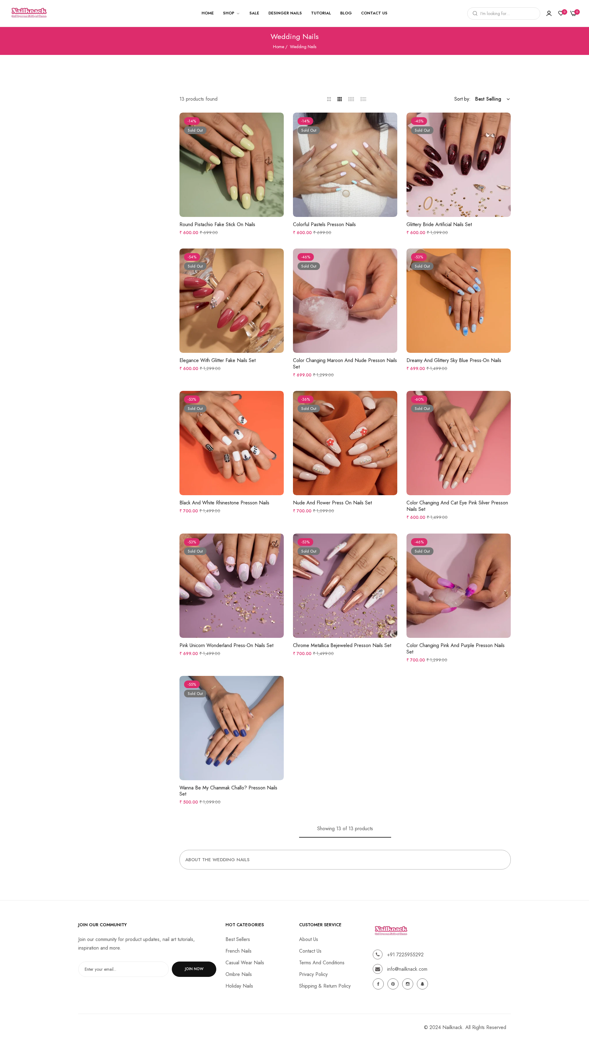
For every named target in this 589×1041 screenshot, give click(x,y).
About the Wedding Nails (217, 859)
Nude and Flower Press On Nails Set (332, 503)
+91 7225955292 (405, 954)
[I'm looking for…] (473, 13)
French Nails (238, 950)
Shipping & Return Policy (325, 985)
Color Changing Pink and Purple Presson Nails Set (455, 648)
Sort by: (462, 98)
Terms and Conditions (322, 962)
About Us (308, 939)
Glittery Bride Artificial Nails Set (439, 225)
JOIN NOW (194, 969)
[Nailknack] (29, 13)
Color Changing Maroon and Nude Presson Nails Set (345, 363)
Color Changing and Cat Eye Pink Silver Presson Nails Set (457, 506)
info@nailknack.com (407, 969)
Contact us (310, 950)
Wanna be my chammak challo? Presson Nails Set (228, 791)
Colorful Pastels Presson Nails (324, 225)
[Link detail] (379, 983)
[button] (277, 123)
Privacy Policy (313, 974)
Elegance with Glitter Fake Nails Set (217, 360)
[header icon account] (549, 13)
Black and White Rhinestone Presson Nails (224, 503)
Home (278, 47)
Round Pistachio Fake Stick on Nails (217, 225)
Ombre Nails (238, 974)
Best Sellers (237, 939)
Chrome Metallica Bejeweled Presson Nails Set (342, 645)
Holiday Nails (239, 985)
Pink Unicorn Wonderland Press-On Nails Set (226, 645)
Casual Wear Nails (244, 962)
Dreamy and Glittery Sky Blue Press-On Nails (453, 360)
